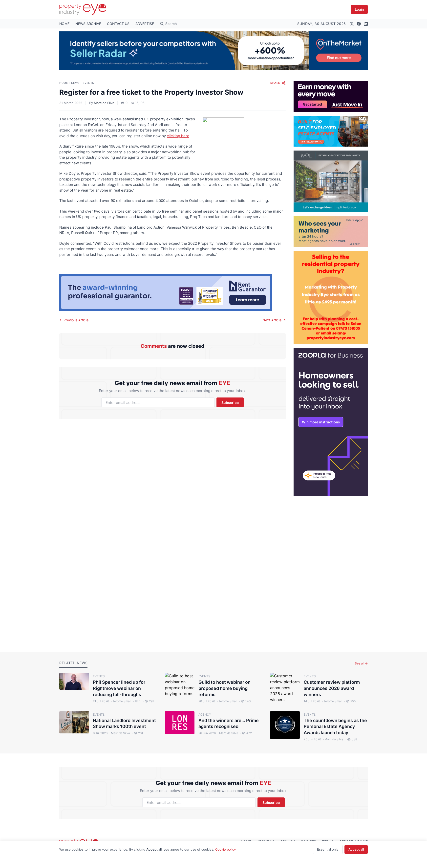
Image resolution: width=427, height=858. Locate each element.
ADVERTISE (144, 24)
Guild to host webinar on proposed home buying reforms (224, 688)
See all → (361, 663)
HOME (64, 24)
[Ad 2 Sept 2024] (331, 297)
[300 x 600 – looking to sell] (331, 422)
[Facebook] (359, 24)
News (75, 83)
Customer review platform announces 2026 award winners (332, 688)
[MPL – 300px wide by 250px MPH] (331, 181)
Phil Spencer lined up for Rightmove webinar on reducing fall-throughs (119, 688)
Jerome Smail (121, 701)
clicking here (178, 135)
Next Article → (274, 320)
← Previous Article (73, 320)
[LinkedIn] (366, 24)
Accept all (356, 849)
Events (88, 83)
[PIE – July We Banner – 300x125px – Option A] (331, 96)
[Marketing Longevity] (331, 231)
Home (63, 83)
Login (359, 9)
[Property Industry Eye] (82, 9)
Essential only (327, 849)
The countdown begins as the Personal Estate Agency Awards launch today (335, 726)
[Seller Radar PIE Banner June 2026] (213, 50)
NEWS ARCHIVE (88, 24)
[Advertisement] (331, 570)
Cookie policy (225, 849)
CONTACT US (118, 24)
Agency (204, 714)
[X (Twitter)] (352, 24)
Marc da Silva (104, 103)
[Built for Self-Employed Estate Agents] (331, 131)
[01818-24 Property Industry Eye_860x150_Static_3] (172, 292)
